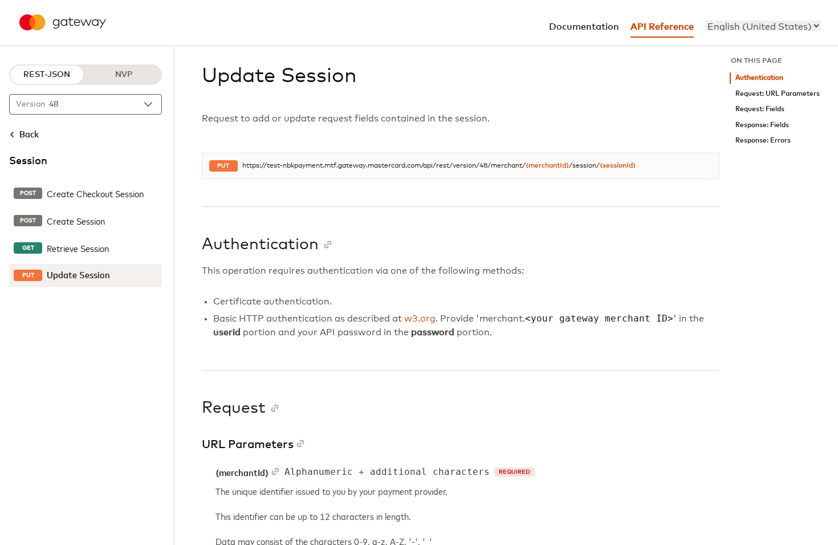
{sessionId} (618, 165)
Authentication (759, 78)
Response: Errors (763, 140)
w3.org (420, 318)
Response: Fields (762, 125)
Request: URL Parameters (777, 93)
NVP (123, 75)
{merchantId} (547, 165)
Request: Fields (759, 109)
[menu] (763, 26)
